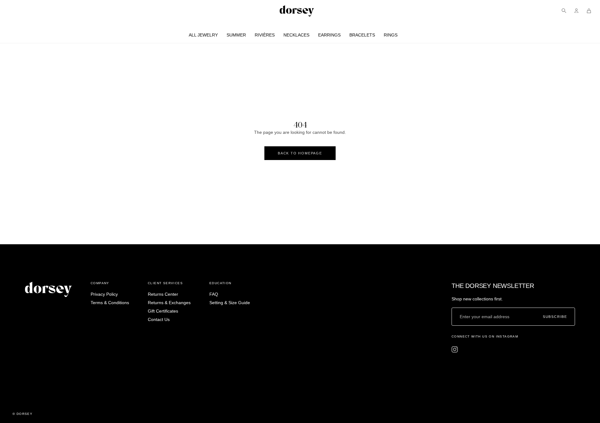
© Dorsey (22, 414)
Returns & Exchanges (169, 302)
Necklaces (296, 34)
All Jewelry (203, 34)
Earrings (329, 34)
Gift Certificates (163, 311)
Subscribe (555, 316)
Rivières (265, 34)
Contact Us (159, 319)
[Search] (564, 10)
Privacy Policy (104, 294)
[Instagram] (455, 349)
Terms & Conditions (110, 302)
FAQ (213, 294)
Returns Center (163, 294)
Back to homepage (300, 153)
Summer (236, 34)
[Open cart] (589, 10)
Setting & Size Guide (229, 302)
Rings (391, 34)
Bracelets (362, 34)
